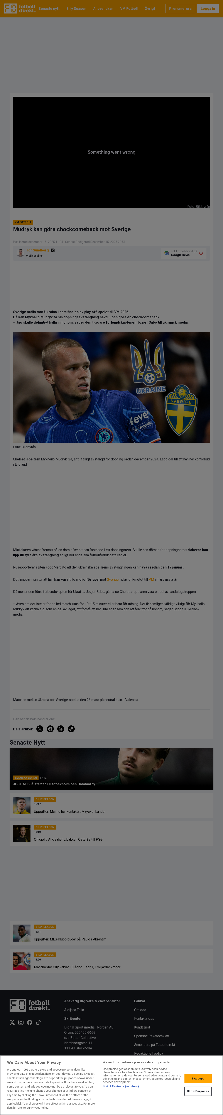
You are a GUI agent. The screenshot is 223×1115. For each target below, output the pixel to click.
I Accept (198, 1078)
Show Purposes (198, 1091)
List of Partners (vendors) (121, 1086)
